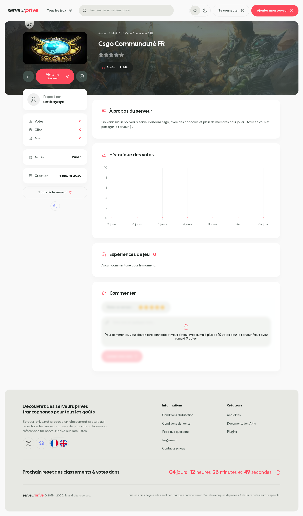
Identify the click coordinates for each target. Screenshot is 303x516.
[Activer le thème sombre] (205, 10)
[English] (63, 443)
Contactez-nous (173, 448)
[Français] (54, 443)
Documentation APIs (241, 423)
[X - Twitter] (28, 443)
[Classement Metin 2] (28, 76)
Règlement (169, 440)
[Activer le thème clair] (195, 10)
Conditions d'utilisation (177, 415)
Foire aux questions (175, 432)
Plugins (232, 432)
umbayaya (54, 101)
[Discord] (55, 206)
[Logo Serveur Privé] (23, 10)
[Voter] (82, 76)
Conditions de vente (176, 423)
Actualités (234, 415)
